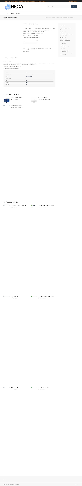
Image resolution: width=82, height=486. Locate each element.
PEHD (27, 82)
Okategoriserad (63, 37)
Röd (26, 76)
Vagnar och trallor (64, 51)
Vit (31, 76)
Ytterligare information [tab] (14, 57)
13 (26, 80)
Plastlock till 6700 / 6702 (16, 97)
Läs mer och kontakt (73, 1)
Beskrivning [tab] (5, 57)
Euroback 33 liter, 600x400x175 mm (46, 296)
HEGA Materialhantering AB (14, 484)
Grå (30, 76)
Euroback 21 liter (14, 296)
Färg (23, 41)
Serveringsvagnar (63, 43)
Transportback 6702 (42, 97)
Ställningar (62, 45)
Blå (28, 76)
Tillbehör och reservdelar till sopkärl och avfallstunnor (66, 54)
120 (26, 84)
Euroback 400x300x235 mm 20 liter (18, 205)
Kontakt (4, 479)
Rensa (37, 40)
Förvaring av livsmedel (33, 48)
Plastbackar (47, 48)
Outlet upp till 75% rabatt (64, 39)
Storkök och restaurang (31, 49)
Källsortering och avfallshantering (66, 34)
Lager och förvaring (41, 48)
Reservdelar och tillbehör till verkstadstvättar (65, 41)
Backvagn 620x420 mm (43, 387)
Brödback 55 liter (14, 387)
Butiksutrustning (63, 30)
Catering (28, 48)
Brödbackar (63, 48)
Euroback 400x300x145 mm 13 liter (46, 205)
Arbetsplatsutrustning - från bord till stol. (66, 28)
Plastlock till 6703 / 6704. (16, 105)
